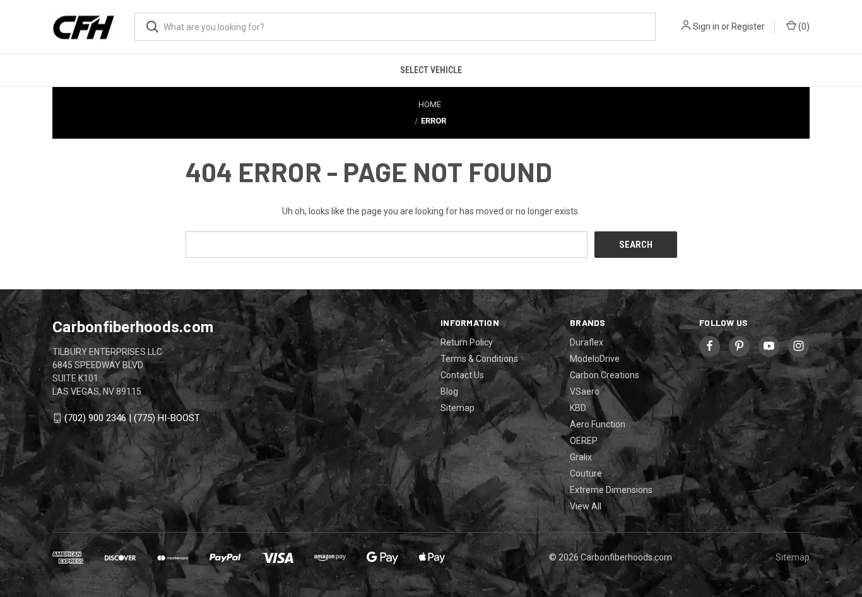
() (803, 26)
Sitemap (457, 408)
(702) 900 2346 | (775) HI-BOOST (132, 418)
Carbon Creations (604, 375)
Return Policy (466, 342)
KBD (578, 408)
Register (748, 26)
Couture (586, 473)
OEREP (584, 441)
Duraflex (586, 342)
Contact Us (462, 375)
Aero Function (597, 424)
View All (585, 506)
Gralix (581, 457)
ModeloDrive (595, 359)
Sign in (706, 26)
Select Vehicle (431, 70)
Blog (449, 391)
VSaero (584, 391)
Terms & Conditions (479, 359)
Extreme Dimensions (611, 490)
